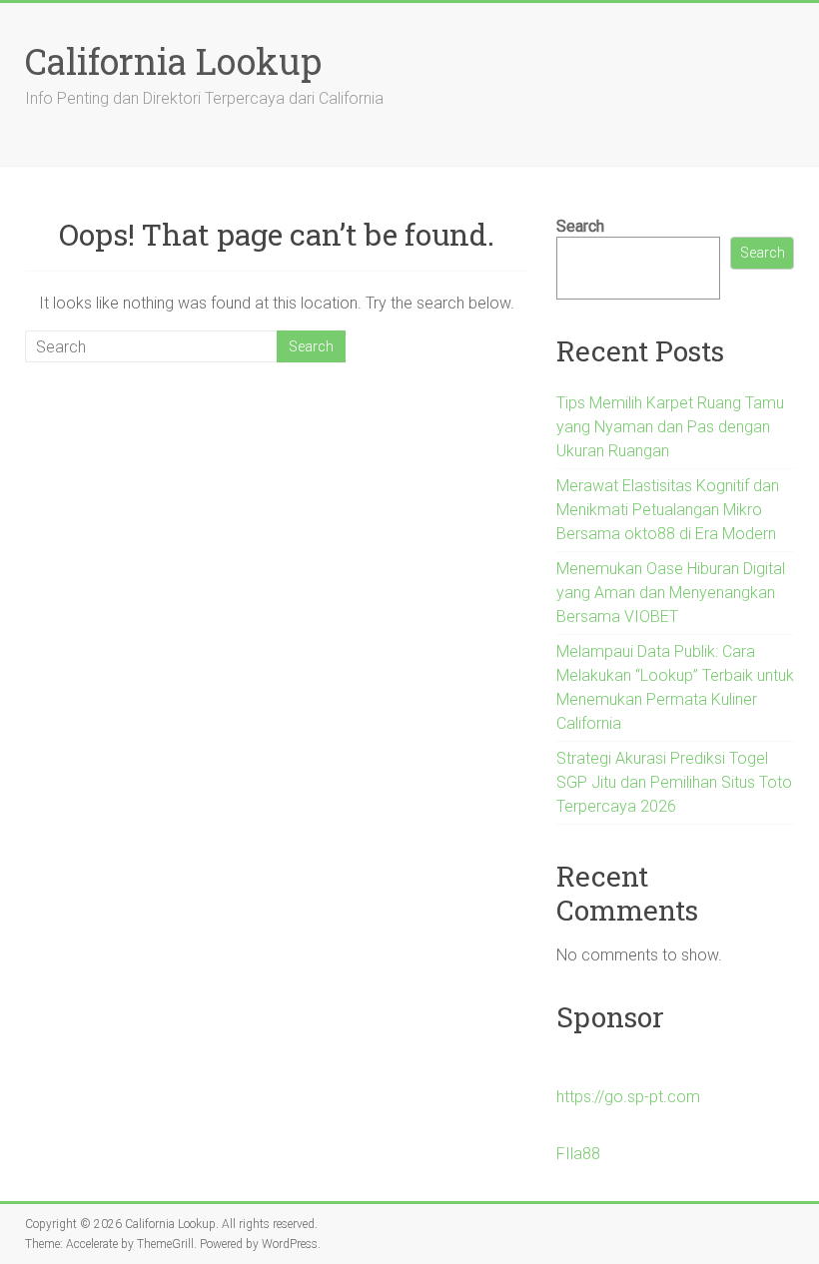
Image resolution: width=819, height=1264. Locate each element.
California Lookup (173, 61)
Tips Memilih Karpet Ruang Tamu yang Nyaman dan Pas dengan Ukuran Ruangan (670, 426)
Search (580, 226)
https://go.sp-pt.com (628, 1096)
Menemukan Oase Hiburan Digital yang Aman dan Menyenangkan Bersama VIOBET (670, 592)
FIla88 (578, 1153)
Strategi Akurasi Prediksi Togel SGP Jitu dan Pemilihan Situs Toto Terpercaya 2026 (674, 782)
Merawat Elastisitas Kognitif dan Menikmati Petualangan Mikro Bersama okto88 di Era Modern (667, 509)
